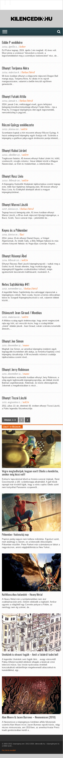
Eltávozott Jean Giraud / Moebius (22, 313)
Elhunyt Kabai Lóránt (14, 150)
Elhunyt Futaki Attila (14, 96)
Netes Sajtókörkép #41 (15, 284)
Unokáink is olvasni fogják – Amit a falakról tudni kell (30, 654)
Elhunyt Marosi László (15, 204)
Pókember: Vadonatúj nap (15, 534)
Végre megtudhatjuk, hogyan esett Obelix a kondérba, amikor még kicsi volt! (30, 473)
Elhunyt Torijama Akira (15, 68)
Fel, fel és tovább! (9, 750)
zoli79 (24, 129)
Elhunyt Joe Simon (13, 341)
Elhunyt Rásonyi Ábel (14, 256)
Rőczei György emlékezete (18, 125)
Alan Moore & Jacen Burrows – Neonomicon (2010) (28, 717)
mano (26, 345)
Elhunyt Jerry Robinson (15, 369)
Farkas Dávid (28, 72)
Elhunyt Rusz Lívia (12, 176)
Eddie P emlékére (12, 42)
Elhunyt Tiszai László (14, 398)
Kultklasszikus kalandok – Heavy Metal (22, 594)
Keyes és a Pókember (15, 230)
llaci (22, 234)
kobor (22, 46)
